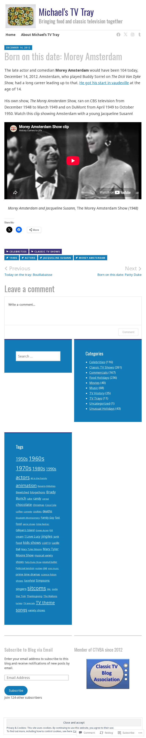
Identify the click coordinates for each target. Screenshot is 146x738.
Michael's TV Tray (66, 11)
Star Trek (21, 596)
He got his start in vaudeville (104, 82)
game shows (29, 524)
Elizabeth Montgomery (28, 517)
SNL (49, 589)
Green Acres (42, 530)
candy (37, 499)
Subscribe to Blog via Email (28, 649)
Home (10, 34)
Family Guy (47, 517)
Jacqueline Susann (57, 257)
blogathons (37, 492)
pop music (53, 568)
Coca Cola (50, 505)
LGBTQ (46, 543)
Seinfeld (29, 580)
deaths (47, 511)
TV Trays (95, 398)
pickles (38, 568)
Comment (128, 332)
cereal (45, 498)
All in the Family (39, 478)
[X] (124, 32)
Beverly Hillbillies (46, 486)
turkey (19, 603)
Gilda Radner (42, 524)
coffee (19, 511)
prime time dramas (28, 574)
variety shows (36, 610)
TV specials (29, 603)
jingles (46, 536)
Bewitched (22, 492)
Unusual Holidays (102, 409)
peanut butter (49, 562)
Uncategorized (99, 403)
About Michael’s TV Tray (40, 34)
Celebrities (18, 251)
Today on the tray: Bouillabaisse (28, 271)
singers (21, 589)
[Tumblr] (138, 32)
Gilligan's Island (25, 530)
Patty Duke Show (33, 562)
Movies (94, 383)
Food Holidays (99, 378)
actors (30, 257)
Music (93, 388)
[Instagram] (131, 32)
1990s (51, 468)
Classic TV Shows (47, 251)
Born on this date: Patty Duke (119, 271)
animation (26, 485)
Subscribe (16, 690)
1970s (23, 468)
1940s (13, 257)
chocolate (24, 504)
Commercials (98, 372)
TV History (97, 393)
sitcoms (36, 588)
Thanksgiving (34, 596)
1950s (22, 459)
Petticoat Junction (25, 568)
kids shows (32, 542)
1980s (38, 468)
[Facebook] (117, 32)
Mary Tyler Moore (31, 549)
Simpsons (43, 580)
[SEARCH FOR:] (38, 356)
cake (29, 498)
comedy (28, 511)
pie (45, 568)
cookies (37, 511)
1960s (36, 458)
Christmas (38, 505)
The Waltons (50, 596)
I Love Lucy (32, 536)
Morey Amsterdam (92, 257)
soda (55, 589)
